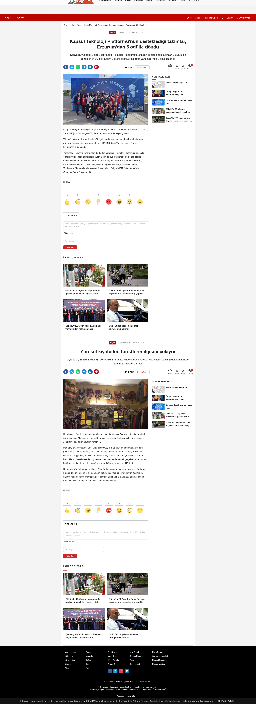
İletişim (119, 682)
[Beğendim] (67, 197)
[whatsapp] (78, 67)
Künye (111, 682)
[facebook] (65, 67)
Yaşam (79, 25)
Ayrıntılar (222, 701)
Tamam (231, 701)
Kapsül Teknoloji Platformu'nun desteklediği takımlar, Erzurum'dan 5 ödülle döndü (115, 25)
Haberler (71, 25)
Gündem (69, 656)
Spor (88, 664)
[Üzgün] (140, 197)
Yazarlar (229, 18)
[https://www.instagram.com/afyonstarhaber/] (121, 671)
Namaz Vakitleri (158, 664)
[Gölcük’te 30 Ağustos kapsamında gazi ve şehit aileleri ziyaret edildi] (84, 275)
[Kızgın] (109, 197)
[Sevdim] (88, 197)
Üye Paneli (245, 18)
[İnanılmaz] (129, 197)
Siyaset (68, 664)
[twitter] (71, 67)
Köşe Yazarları (114, 660)
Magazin (89, 656)
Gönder (70, 247)
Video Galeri (194, 18)
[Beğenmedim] (98, 197)
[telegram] (84, 67)
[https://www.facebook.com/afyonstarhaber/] (110, 671)
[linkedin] (90, 67)
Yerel (88, 668)
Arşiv (132, 660)
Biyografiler (112, 664)
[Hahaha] (119, 197)
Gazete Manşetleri (160, 656)
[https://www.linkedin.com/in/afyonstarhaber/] (127, 671)
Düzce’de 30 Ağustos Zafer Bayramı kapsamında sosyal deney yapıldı (127, 292)
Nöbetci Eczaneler (160, 660)
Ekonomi (89, 652)
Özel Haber (70, 660)
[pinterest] (96, 67)
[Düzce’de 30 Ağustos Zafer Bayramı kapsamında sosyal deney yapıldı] (127, 275)
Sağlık (88, 660)
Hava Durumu (158, 652)
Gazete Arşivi (135, 664)
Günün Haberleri (137, 656)
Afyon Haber (70, 652)
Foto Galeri (212, 18)
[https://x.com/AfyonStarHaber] (115, 671)
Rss (105, 682)
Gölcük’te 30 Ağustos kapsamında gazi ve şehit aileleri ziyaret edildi (82, 292)
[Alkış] (77, 197)
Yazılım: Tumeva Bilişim (127, 696)
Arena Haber (160, 690)
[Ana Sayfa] (64, 25)
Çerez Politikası (130, 682)
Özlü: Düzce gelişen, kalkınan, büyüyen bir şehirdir (124, 327)
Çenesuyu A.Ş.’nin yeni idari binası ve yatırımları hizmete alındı (83, 327)
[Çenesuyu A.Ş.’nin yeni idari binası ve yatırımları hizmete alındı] (84, 310)
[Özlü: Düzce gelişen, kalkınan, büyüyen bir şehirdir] (127, 310)
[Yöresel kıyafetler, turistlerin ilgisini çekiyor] (105, 404)
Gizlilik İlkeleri (144, 682)
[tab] (71, 215)
